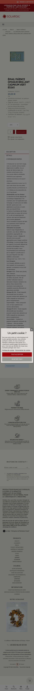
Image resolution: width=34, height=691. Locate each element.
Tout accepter (17, 354)
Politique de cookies (8, 350)
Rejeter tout (17, 359)
